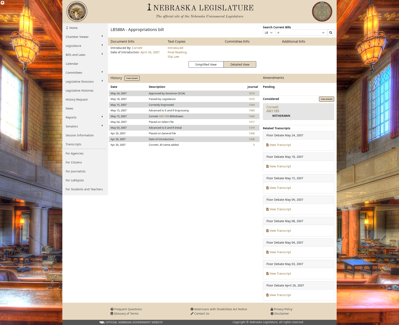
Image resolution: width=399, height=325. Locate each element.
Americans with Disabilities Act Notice (220, 309)
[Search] (331, 32)
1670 (252, 99)
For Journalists (76, 171)
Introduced (175, 48)
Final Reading (177, 52)
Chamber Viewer (77, 37)
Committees (74, 73)
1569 (252, 110)
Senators (72, 126)
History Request (77, 99)
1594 (252, 105)
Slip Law (173, 57)
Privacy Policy (282, 309)
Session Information (80, 135)
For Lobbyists (75, 180)
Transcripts (73, 144)
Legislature (73, 46)
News (69, 108)
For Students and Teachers (84, 189)
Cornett (137, 48)
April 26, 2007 (150, 52)
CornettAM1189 (272, 109)
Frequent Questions (127, 309)
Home (73, 28)
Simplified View (206, 64)
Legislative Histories (80, 90)
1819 (252, 93)
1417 (252, 122)
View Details (132, 78)
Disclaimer (281, 313)
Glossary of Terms (126, 313)
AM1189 (164, 116)
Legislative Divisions (80, 81)
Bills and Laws (75, 55)
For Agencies (75, 153)
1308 (252, 133)
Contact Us (201, 313)
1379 (252, 128)
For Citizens (74, 162)
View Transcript (280, 145)
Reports (71, 117)
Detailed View (239, 64)
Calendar (72, 64)
